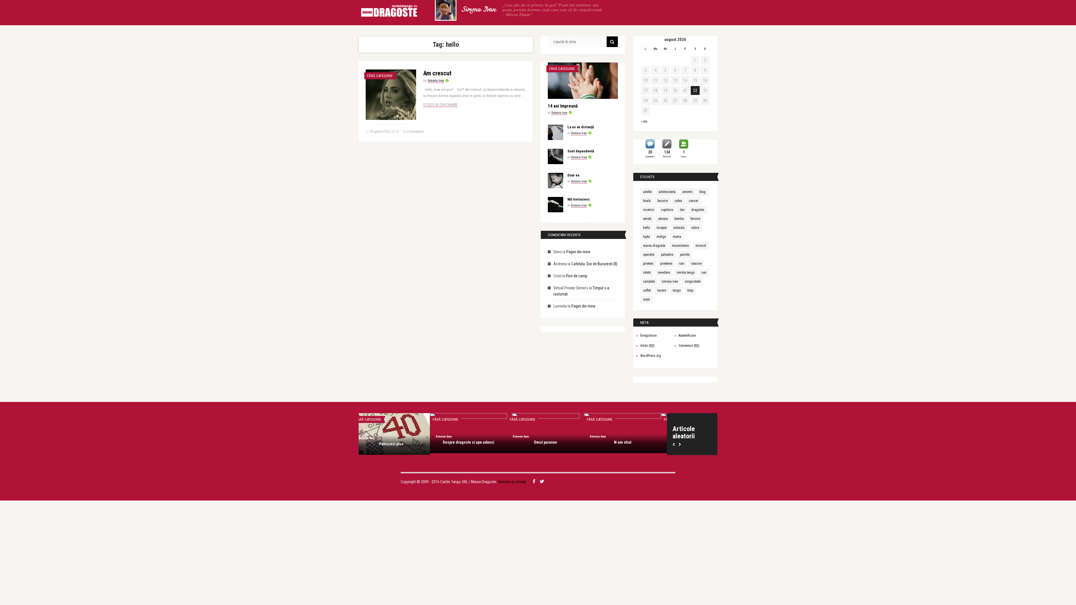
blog (702, 192)
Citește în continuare (440, 105)
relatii (647, 272)
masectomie (680, 246)
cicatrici (648, 210)
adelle (647, 192)
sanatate (649, 281)
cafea (678, 201)
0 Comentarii (415, 132)
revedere (664, 272)
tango (677, 290)
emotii (647, 219)
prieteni (648, 264)
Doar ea (573, 175)
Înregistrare (648, 336)
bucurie (662, 201)
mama (677, 237)
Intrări (647, 346)
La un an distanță (580, 127)
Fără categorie (380, 76)
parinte (685, 255)
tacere (661, 290)
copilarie (667, 210)
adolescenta (667, 192)
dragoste (697, 210)
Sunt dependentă (580, 151)
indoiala (679, 228)
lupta (646, 237)
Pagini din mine (578, 252)
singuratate (693, 281)
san (703, 272)
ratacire (696, 264)
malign (661, 237)
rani (681, 264)
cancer (693, 201)
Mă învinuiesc (578, 199)
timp (690, 290)
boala (647, 201)
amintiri (687, 192)
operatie (648, 255)
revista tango (686, 272)
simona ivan (670, 281)
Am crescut (437, 73)
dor (682, 210)
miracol (700, 246)
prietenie (666, 264)
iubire (695, 228)
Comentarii (689, 346)
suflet (647, 290)
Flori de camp (576, 276)
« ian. (644, 121)
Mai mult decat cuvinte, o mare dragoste (474, 445)
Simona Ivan (479, 10)
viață (646, 299)
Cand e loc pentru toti (397, 442)
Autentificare (687, 336)
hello (646, 228)
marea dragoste (654, 246)
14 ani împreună (563, 106)
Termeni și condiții (512, 482)
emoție (663, 219)
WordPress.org (650, 356)
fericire (695, 219)
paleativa (667, 255)
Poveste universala (628, 442)
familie (679, 219)
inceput (662, 228)
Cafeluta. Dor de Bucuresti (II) (594, 264)
